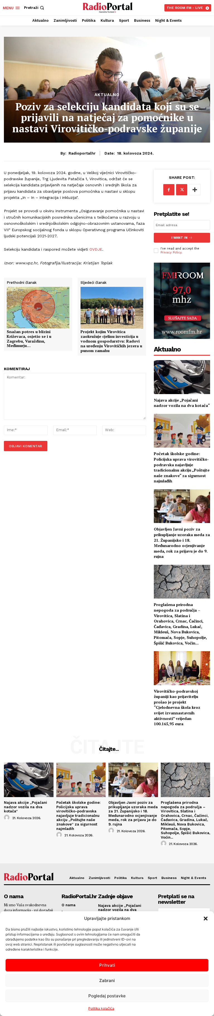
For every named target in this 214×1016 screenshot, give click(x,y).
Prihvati (107, 965)
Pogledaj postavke (107, 995)
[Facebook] (168, 189)
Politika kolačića (101, 1008)
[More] (195, 189)
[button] (205, 918)
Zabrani (107, 980)
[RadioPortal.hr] (107, 7)
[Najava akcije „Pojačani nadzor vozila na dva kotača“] (182, 377)
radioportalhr (82, 153)
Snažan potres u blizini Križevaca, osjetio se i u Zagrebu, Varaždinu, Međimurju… (29, 338)
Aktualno (107, 95)
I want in (179, 238)
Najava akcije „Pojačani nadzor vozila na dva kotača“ (182, 402)
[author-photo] (7, 818)
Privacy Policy (170, 252)
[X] (181, 189)
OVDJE (95, 249)
